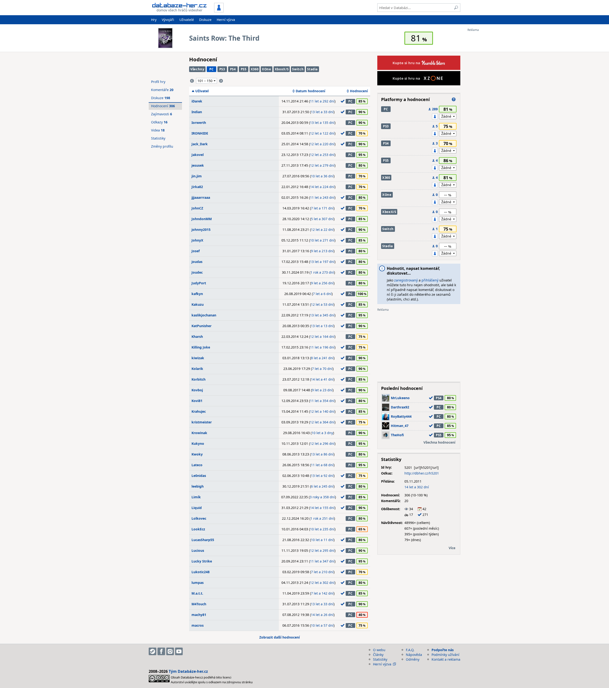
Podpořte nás (443, 650)
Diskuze (205, 19)
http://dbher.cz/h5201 (421, 473)
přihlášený (430, 280)
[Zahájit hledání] (456, 7)
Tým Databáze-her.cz (188, 671)
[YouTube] (179, 651)
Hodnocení (359, 91)
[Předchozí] (192, 81)
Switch (298, 69)
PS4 (233, 69)
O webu (379, 650)
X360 (255, 69)
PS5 (243, 69)
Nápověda (414, 654)
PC (211, 69)
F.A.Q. (410, 650)
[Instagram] (170, 651)
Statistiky (158, 138)
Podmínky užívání (445, 654)
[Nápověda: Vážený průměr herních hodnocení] (454, 99)
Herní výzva (226, 19)
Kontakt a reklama (446, 659)
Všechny (197, 69)
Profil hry (158, 81)
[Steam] (152, 651)
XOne (266, 69)
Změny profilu (162, 146)
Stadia (312, 69)
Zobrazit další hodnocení (279, 637)
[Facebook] (161, 651)
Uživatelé (186, 19)
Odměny (412, 659)
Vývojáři (168, 19)
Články (378, 654)
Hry (154, 19)
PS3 (222, 69)
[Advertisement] (486, 103)
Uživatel (202, 91)
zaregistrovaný (406, 280)
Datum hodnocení (310, 91)
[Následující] (221, 81)
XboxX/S (282, 69)
